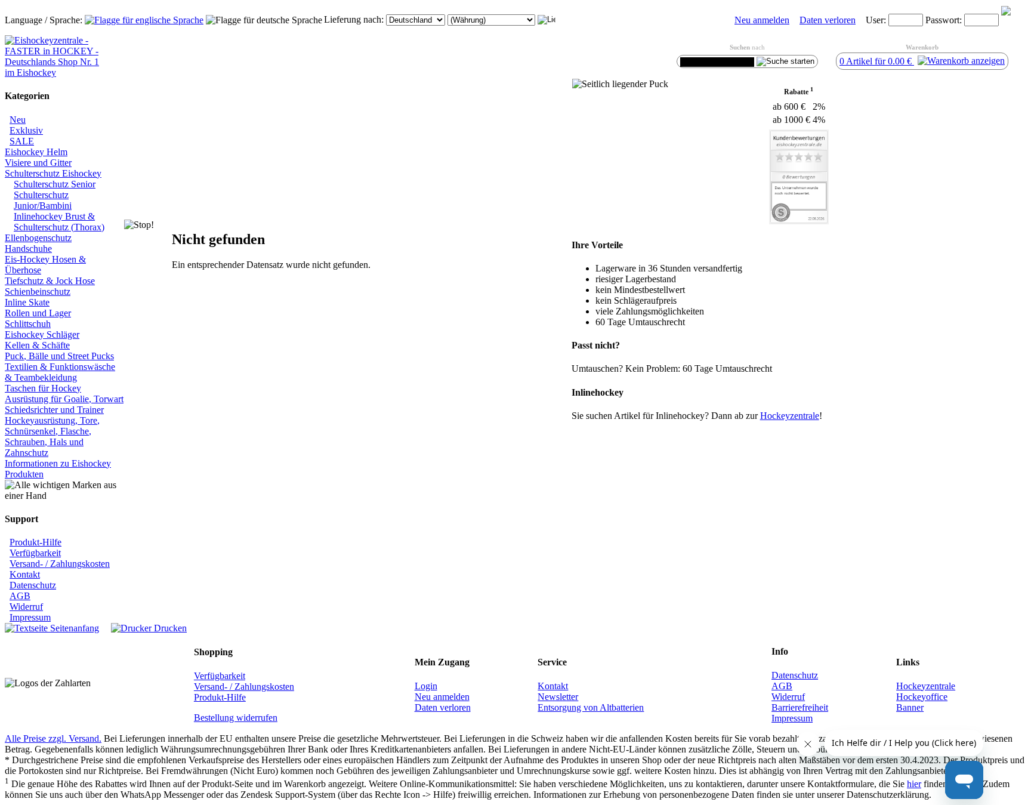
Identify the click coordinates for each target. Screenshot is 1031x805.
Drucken (169, 628)
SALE (22, 141)
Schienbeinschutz (37, 291)
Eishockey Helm (36, 152)
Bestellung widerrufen (235, 718)
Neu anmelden (761, 20)
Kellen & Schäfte (37, 345)
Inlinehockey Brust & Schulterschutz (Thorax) (59, 221)
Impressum (30, 617)
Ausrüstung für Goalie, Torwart (64, 399)
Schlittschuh (28, 324)
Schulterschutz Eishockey (53, 173)
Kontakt (25, 574)
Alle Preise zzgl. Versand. (53, 738)
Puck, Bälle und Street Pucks (59, 356)
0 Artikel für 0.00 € (876, 61)
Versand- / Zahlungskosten (60, 564)
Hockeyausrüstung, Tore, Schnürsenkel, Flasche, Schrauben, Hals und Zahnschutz (52, 436)
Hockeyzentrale (925, 686)
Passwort (942, 20)
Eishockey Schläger (42, 334)
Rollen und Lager (38, 313)
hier (914, 784)
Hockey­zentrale (789, 416)
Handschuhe (28, 248)
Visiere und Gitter (38, 163)
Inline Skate (27, 302)
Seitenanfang (73, 628)
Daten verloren (828, 20)
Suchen (740, 47)
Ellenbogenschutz (38, 238)
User (875, 20)
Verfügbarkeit (35, 553)
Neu (18, 120)
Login (426, 686)
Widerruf (26, 607)
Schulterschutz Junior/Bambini (43, 200)
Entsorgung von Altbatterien (591, 707)
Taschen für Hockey (43, 388)
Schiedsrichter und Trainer (54, 410)
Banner (910, 707)
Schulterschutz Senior (54, 184)
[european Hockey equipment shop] (144, 20)
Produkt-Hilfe (35, 542)
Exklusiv (26, 130)
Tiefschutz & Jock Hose (50, 281)
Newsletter (558, 697)
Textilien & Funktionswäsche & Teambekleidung (60, 372)
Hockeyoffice (921, 697)
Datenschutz (33, 585)
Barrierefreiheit (799, 707)
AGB (20, 596)
